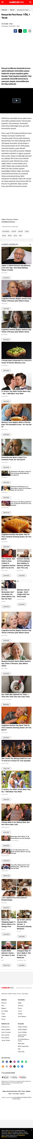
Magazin (3, 1008)
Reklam (10, 993)
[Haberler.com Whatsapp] (22, 1061)
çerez (9, 1132)
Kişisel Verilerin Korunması (22, 1035)
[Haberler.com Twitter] (10, 1061)
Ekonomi (3, 1003)
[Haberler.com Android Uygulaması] (14, 1077)
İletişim (15, 993)
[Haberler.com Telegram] (18, 1066)
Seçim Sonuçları (6, 1032)
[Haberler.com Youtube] (10, 1066)
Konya (15, 235)
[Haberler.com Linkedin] (18, 1061)
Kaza (20, 235)
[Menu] (2, 2)
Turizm (20, 1011)
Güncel (12, 10)
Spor (2, 1005)
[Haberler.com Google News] (2, 1061)
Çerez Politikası (22, 1032)
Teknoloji (20, 1005)
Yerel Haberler (5, 231)
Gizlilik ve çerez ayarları (8, 1097)
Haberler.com (5, 1023)
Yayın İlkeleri (25, 993)
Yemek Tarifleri (5, 1040)
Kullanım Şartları (22, 1027)
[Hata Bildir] (17, 1097)
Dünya (3, 1019)
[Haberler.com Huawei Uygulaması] (23, 1077)
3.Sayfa (3, 1016)
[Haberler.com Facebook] (6, 1061)
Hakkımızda (4, 993)
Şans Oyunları (5, 1035)
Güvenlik (14, 231)
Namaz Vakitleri (5, 1029)
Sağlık (19, 1003)
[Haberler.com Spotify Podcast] (26, 1061)
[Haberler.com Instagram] (14, 1061)
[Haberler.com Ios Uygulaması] (5, 1077)
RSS (19, 1049)
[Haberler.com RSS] (2, 1066)
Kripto (3, 1013)
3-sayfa (27, 231)
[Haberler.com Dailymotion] (22, 1066)
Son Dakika (4, 1011)
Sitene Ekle (21, 1051)
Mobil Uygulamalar (23, 1046)
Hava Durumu (5, 1027)
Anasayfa (4, 10)
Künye (19, 993)
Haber (10, 1093)
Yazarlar (20, 1013)
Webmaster (21, 1043)
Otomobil (20, 231)
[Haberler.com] (7, 988)
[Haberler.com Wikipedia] (6, 1066)
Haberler (4, 1000)
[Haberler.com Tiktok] (14, 1066)
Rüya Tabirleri (5, 1037)
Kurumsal (21, 1023)
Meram (10, 235)
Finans (20, 1008)
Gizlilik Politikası (22, 1029)
